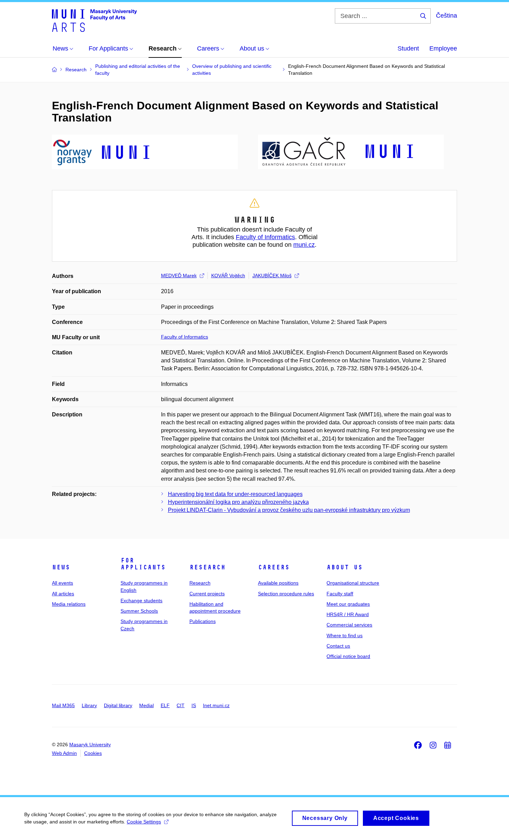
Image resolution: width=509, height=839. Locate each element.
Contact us (338, 646)
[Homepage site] (94, 20)
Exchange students (141, 600)
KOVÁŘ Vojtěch (228, 275)
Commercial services (349, 625)
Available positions (278, 583)
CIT (181, 705)
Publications (202, 621)
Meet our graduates (348, 604)
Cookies (93, 753)
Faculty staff (340, 593)
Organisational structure (353, 583)
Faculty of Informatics (265, 237)
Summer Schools (139, 611)
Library (89, 705)
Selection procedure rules (286, 593)
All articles (63, 593)
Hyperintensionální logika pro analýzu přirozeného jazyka (238, 502)
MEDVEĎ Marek (179, 275)
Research (207, 567)
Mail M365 (63, 705)
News (61, 567)
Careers (273, 567)
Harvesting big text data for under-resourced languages (235, 494)
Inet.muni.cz (216, 705)
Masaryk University (90, 744)
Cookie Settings (144, 821)
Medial (146, 705)
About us (345, 567)
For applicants (143, 564)
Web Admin (64, 753)
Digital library (118, 705)
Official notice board (348, 656)
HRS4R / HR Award (348, 614)
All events (62, 583)
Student (408, 48)
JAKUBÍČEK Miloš (272, 275)
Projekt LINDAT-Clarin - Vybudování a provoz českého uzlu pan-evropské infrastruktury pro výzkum (289, 510)
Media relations (69, 604)
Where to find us (345, 635)
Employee (443, 48)
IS (193, 705)
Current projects (207, 593)
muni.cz (304, 244)
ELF (165, 705)
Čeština (446, 15)
